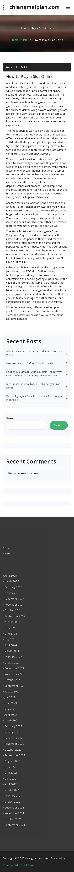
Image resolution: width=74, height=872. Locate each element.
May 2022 (10, 778)
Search (10, 418)
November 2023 (14, 674)
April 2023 (10, 714)
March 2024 (11, 651)
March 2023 (11, 720)
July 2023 (9, 697)
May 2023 (10, 709)
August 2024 (12, 622)
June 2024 (10, 633)
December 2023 (14, 668)
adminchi (13, 67)
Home (14, 39)
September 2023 (14, 685)
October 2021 (13, 819)
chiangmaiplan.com (34, 7)
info (25, 39)
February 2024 (13, 656)
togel (7, 553)
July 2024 (9, 627)
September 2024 (14, 616)
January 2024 (12, 662)
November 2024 (14, 604)
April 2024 (10, 645)
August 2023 (12, 691)
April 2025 (10, 575)
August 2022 (12, 761)
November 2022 (14, 743)
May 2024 (10, 639)
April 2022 (10, 784)
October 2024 (13, 610)
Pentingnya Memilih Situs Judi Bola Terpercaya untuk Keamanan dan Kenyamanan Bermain (34, 373)
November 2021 (14, 813)
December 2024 (14, 599)
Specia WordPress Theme (18, 865)
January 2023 (12, 732)
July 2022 (9, 767)
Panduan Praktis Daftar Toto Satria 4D (29, 363)
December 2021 (14, 807)
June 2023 (10, 703)
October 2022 (13, 749)
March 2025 (11, 581)
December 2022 (14, 738)
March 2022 (11, 790)
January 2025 (12, 593)
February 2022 (13, 796)
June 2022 (10, 772)
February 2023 (13, 726)
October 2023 (13, 680)
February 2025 (13, 587)
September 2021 (14, 825)
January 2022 (12, 801)
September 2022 (14, 755)
